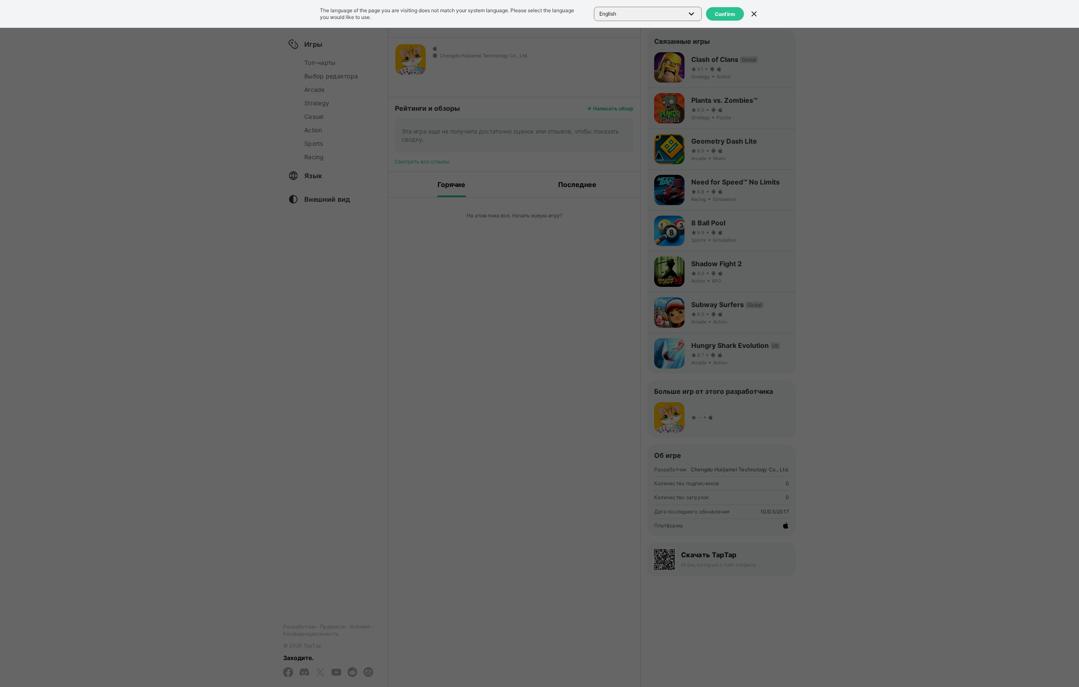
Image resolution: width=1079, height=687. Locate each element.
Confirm (725, 14)
